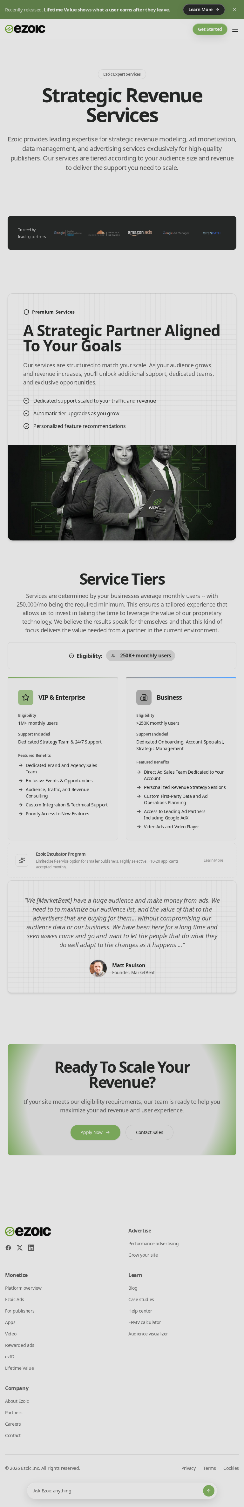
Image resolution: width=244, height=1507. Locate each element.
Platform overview (23, 1288)
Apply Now (92, 1132)
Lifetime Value (19, 1368)
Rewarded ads (19, 1345)
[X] (20, 1248)
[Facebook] (8, 1248)
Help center (140, 1311)
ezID (9, 1357)
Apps (10, 1322)
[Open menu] (235, 29)
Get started (210, 29)
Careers (13, 1424)
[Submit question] (208, 1491)
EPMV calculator (144, 1322)
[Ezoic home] (25, 29)
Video (10, 1334)
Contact (13, 1435)
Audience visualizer (148, 1334)
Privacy (188, 1468)
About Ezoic (17, 1401)
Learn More (213, 860)
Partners (13, 1412)
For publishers (20, 1311)
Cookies (231, 1468)
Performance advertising (153, 1243)
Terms (209, 1468)
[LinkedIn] (31, 1248)
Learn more (200, 9)
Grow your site (143, 1255)
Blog (133, 1288)
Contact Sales (149, 1132)
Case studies (141, 1299)
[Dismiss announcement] (234, 9)
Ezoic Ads (14, 1299)
